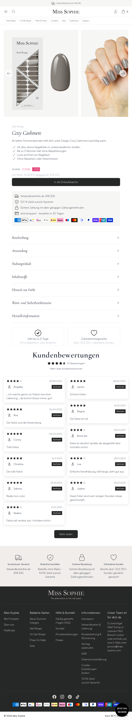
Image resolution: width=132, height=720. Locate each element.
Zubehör (54, 20)
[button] (122, 710)
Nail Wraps (11, 20)
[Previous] (9, 73)
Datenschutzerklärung (93, 659)
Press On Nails (41, 20)
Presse (59, 640)
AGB (84, 653)
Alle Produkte (11, 618)
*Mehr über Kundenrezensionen (66, 368)
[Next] (123, 73)
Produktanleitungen (67, 634)
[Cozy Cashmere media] (66, 73)
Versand (40, 174)
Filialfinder (9, 630)
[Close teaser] (114, 702)
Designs (86, 20)
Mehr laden (66, 534)
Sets (64, 20)
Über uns (9, 624)
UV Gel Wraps (25, 20)
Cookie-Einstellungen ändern (89, 669)
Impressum (87, 618)
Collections (74, 20)
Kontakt (60, 628)
